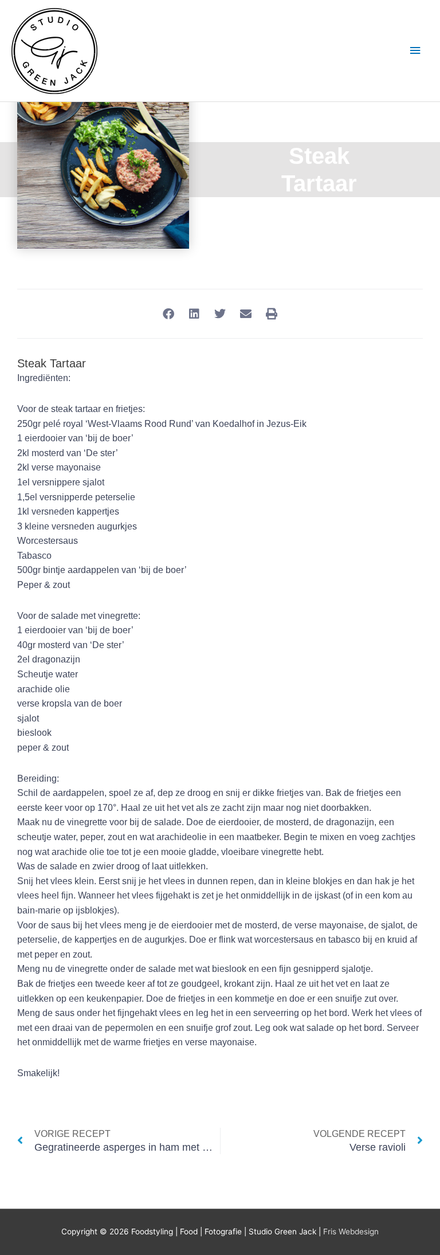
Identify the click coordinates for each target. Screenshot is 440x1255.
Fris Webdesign (351, 1231)
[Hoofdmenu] (415, 51)
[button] (169, 314)
